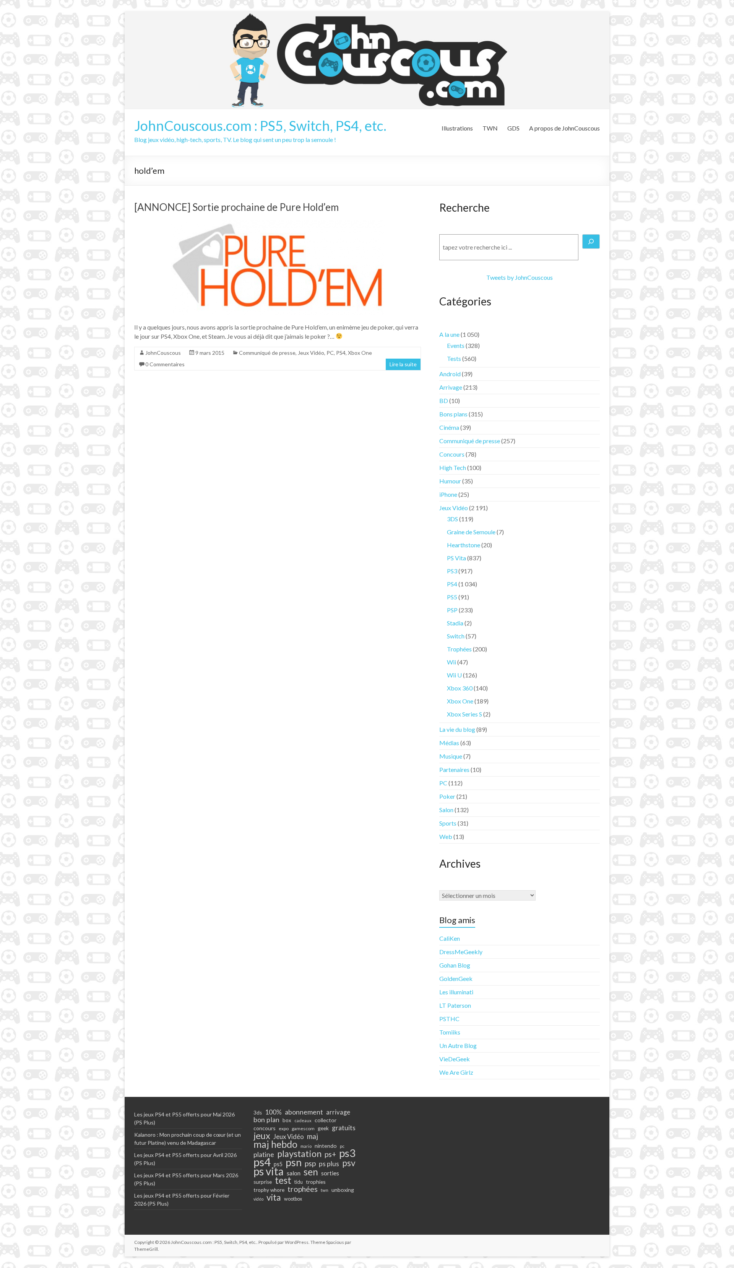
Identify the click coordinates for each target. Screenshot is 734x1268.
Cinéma (449, 427)
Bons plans (453, 414)
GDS (513, 128)
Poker (447, 796)
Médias (449, 742)
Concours (451, 454)
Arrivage (450, 387)
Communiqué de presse (267, 352)
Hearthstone (463, 544)
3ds (257, 1113)
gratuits (344, 1127)
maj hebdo (275, 1144)
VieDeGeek (454, 1058)
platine (263, 1154)
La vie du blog (457, 729)
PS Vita (456, 557)
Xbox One (360, 352)
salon (293, 1173)
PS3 (452, 570)
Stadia (455, 623)
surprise (262, 1182)
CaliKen (449, 938)
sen (311, 1171)
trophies (316, 1181)
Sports (447, 823)
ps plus (329, 1163)
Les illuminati (456, 991)
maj (312, 1136)
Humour (450, 481)
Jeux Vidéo (311, 352)
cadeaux (303, 1120)
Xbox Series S (464, 714)
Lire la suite (403, 364)
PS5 (452, 597)
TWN (490, 128)
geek (323, 1128)
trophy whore (268, 1190)
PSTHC (449, 1018)
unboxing (342, 1189)
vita (273, 1197)
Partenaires (454, 769)
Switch (455, 636)
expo (284, 1128)
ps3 (347, 1153)
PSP (452, 610)
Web (445, 836)
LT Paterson (455, 1005)
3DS (452, 518)
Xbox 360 (460, 688)
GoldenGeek (456, 978)
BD (443, 400)
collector (326, 1120)
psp (310, 1163)
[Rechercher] (591, 241)
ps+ (330, 1154)
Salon (446, 809)
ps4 (262, 1162)
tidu (298, 1182)
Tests (454, 358)
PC (330, 352)
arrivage (338, 1112)
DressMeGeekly (460, 951)
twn (324, 1190)
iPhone (448, 494)
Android (450, 373)
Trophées (459, 649)
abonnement (304, 1111)
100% (273, 1112)
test (283, 1180)
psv (349, 1163)
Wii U (454, 675)
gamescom (303, 1128)
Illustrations (457, 128)
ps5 (278, 1164)
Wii (451, 662)
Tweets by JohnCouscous (519, 277)
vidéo (258, 1198)
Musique (450, 756)
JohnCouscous (163, 352)
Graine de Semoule (471, 531)
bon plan (266, 1119)
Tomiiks (449, 1032)
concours (264, 1128)
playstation (299, 1153)
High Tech (452, 467)
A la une (449, 334)
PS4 (341, 352)
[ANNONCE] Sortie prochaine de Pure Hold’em (236, 207)
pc (342, 1146)
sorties (330, 1173)
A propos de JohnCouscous (564, 128)
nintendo (326, 1145)
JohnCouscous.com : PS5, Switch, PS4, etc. (260, 125)
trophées (302, 1188)
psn (294, 1162)
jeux (261, 1135)
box (287, 1120)
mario (306, 1146)
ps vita (268, 1171)
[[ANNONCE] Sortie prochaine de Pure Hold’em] (278, 223)
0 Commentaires (165, 364)
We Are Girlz (456, 1072)
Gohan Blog (454, 965)
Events (455, 345)
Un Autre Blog (458, 1045)
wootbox (293, 1199)
